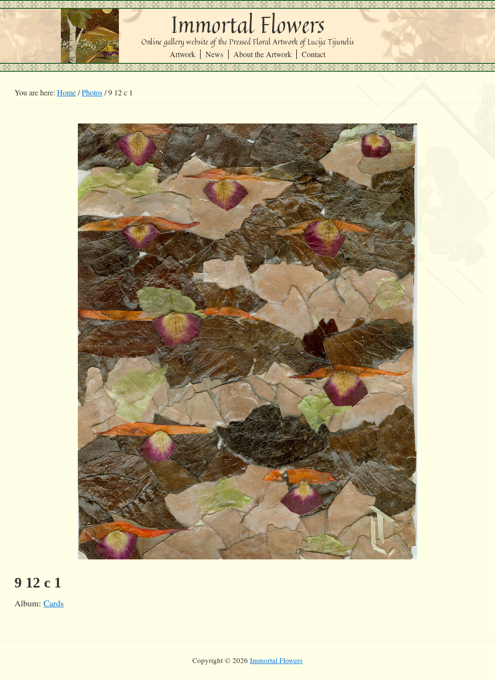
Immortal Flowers (247, 24)
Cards (54, 603)
